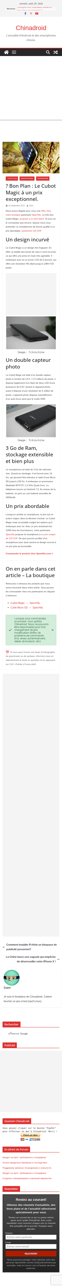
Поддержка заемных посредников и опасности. (27, 1168)
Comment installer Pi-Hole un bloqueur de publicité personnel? (31, 947)
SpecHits (36, 215)
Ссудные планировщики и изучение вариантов (27, 1178)
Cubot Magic (17, 603)
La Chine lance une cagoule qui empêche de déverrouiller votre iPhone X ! (31, 959)
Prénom (9, 1233)
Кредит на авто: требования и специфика (24, 1157)
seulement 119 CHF (31, 231)
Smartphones (27, 178)
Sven (31, 206)
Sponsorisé (42, 178)
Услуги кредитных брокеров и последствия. (25, 1162)
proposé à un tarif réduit (32, 218)
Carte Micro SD (19, 607)
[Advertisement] (31, 88)
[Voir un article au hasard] (55, 52)
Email (8, 1242)
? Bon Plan (12, 178)
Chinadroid (31, 27)
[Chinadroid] (6, 52)
